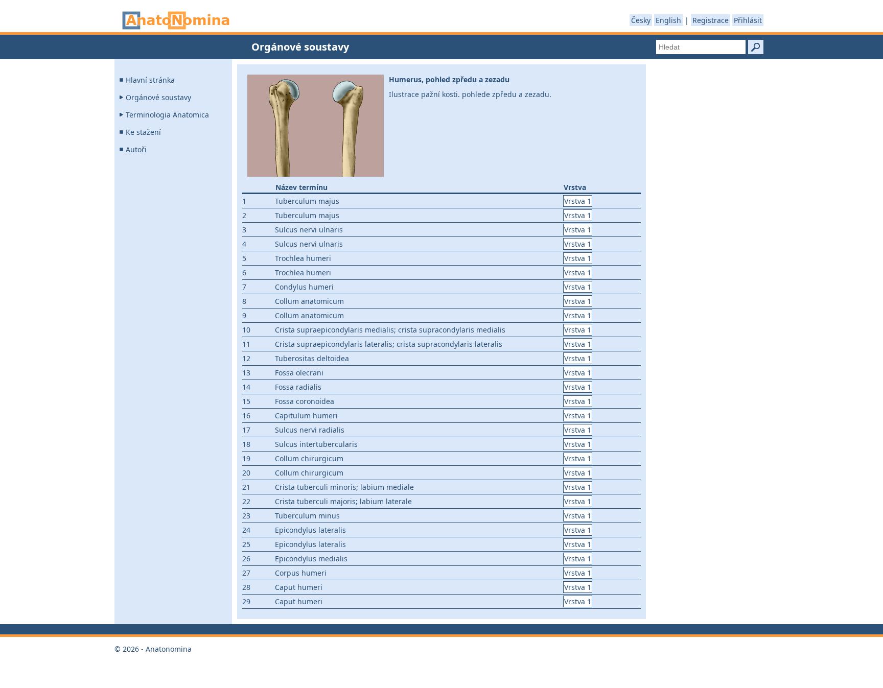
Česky (640, 20)
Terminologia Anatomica (167, 115)
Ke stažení (143, 132)
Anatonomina (175, 20)
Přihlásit (748, 20)
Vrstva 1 (577, 201)
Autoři (136, 149)
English (668, 20)
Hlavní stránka (150, 80)
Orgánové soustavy (158, 97)
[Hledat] (755, 47)
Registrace (710, 20)
